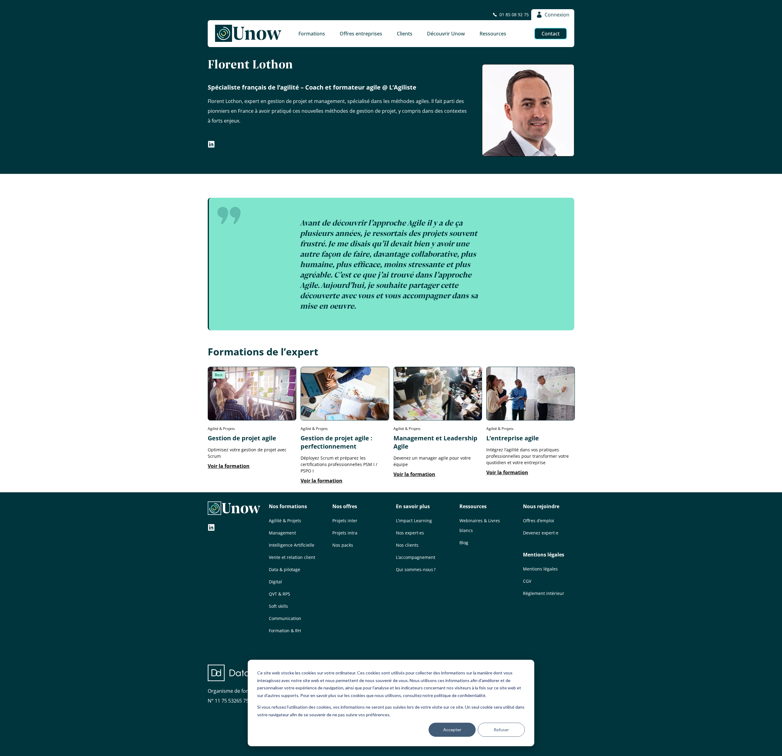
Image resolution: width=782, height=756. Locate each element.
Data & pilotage (284, 569)
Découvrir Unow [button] (446, 33)
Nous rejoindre (541, 506)
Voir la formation (229, 466)
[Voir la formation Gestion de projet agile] (252, 418)
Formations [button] (311, 33)
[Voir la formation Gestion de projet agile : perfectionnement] (345, 418)
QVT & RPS (279, 594)
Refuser (501, 729)
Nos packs (342, 545)
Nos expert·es (410, 533)
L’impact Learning (414, 520)
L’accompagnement (415, 557)
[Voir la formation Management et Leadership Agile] (437, 418)
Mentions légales (543, 554)
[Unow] (248, 33)
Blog (463, 542)
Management (282, 533)
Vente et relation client (292, 557)
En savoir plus (413, 506)
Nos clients (407, 545)
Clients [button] (404, 33)
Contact (551, 33)
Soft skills (278, 606)
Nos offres (344, 506)
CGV (527, 581)
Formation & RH (285, 630)
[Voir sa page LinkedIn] (211, 145)
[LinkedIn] (211, 528)
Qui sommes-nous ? (416, 569)
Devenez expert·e (540, 533)
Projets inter (344, 520)
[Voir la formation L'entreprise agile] (530, 418)
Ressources (473, 506)
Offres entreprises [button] (361, 33)
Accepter (452, 729)
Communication (285, 618)
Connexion (557, 14)
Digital (275, 582)
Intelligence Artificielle (291, 545)
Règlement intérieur (543, 593)
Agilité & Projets (285, 520)
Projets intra (344, 533)
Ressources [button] (493, 33)
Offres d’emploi (538, 520)
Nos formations (288, 506)
